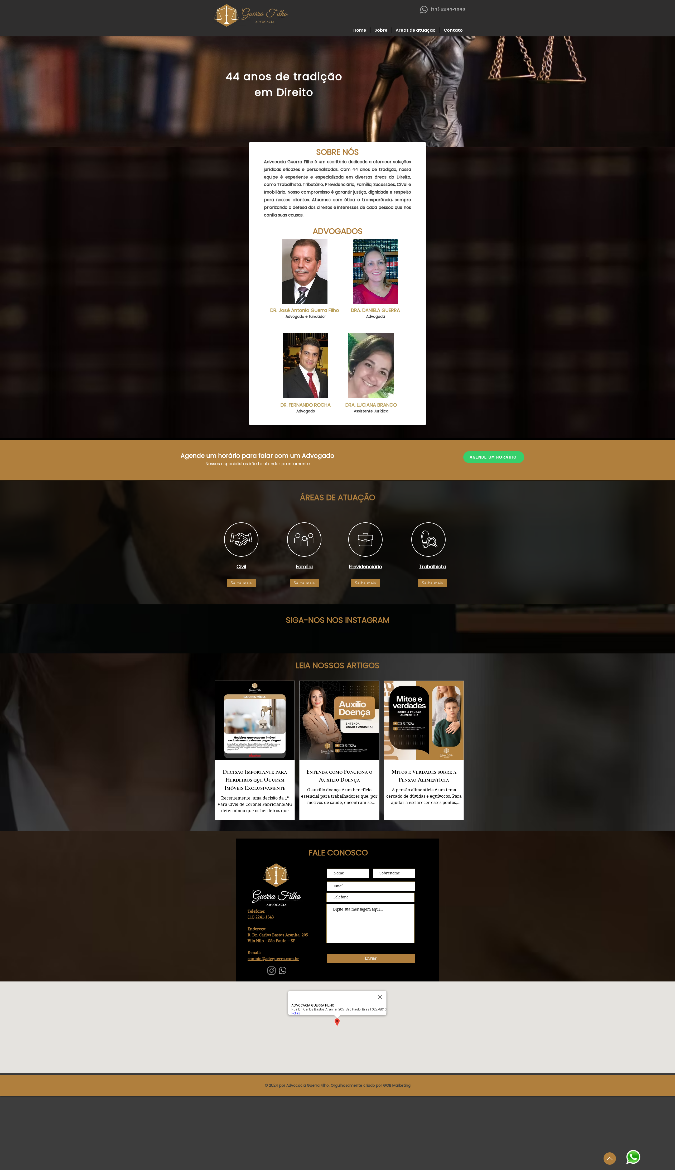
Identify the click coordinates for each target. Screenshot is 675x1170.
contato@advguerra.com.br (273, 958)
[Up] (610, 1158)
